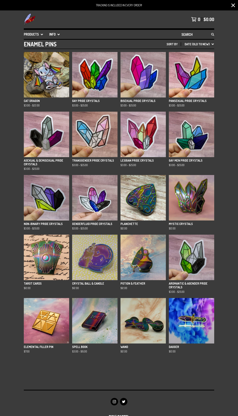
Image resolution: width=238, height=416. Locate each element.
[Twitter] (123, 401)
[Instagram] (114, 401)
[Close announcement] (233, 5)
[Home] (30, 19)
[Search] (213, 34)
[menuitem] (33, 34)
